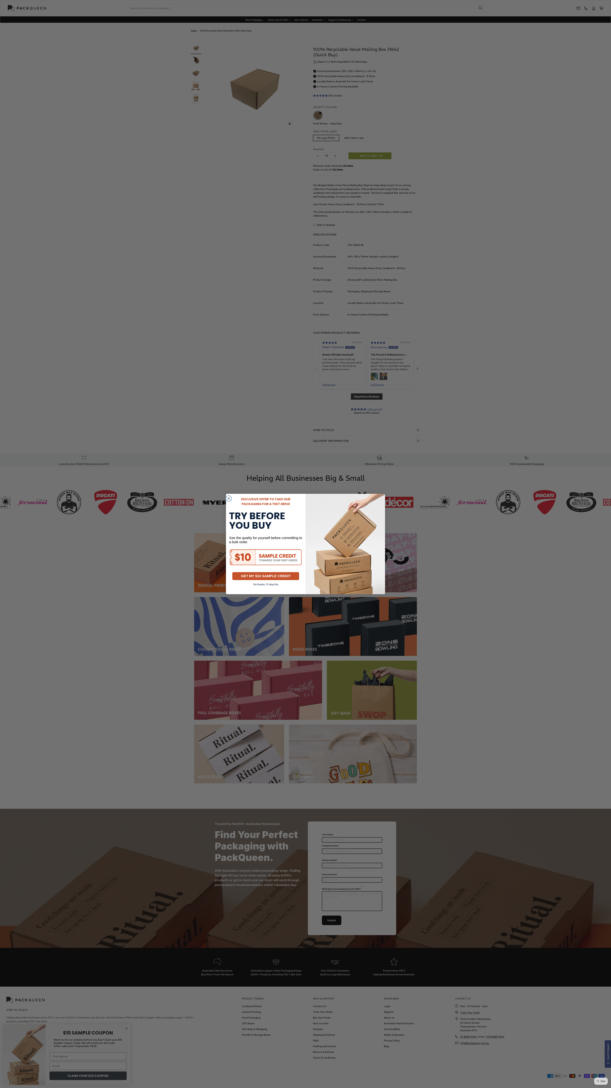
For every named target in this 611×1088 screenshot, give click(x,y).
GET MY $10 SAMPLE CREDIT (266, 576)
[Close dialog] (229, 498)
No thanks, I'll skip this (265, 584)
